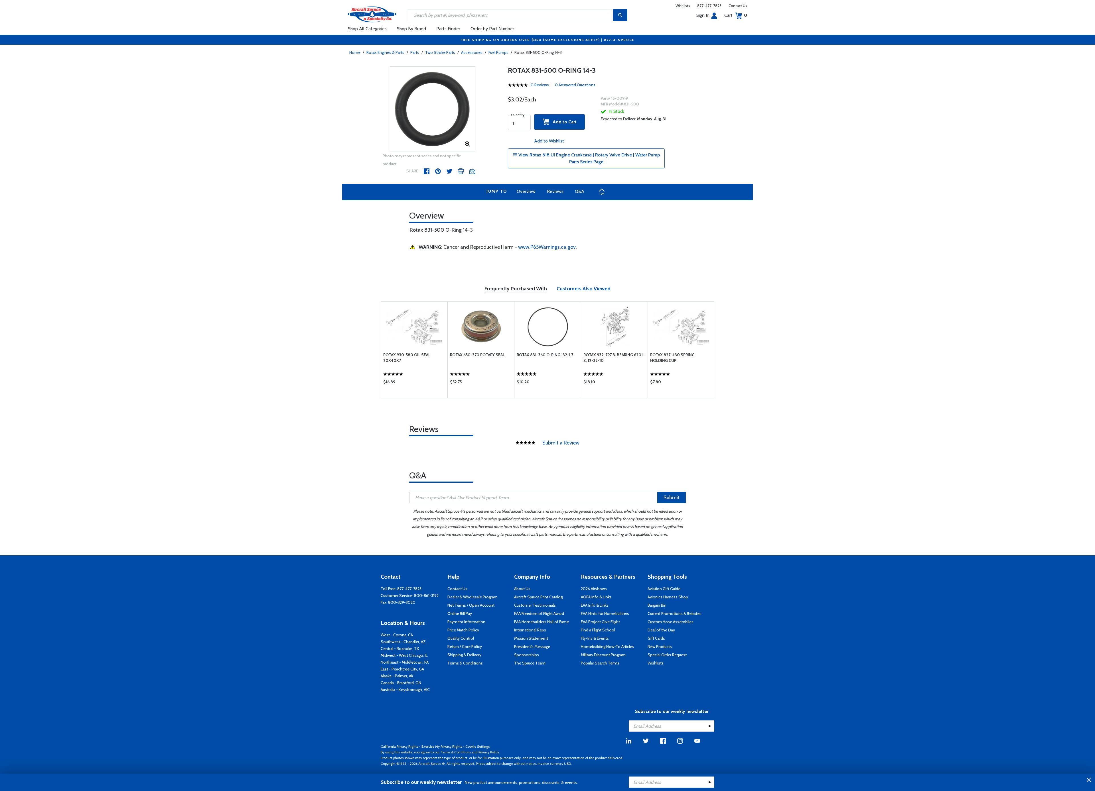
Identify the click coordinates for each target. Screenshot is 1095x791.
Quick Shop (414, 383)
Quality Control (460, 638)
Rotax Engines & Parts (385, 52)
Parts (414, 52)
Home (354, 52)
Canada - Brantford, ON (401, 682)
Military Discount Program (603, 654)
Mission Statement (531, 638)
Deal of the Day (661, 630)
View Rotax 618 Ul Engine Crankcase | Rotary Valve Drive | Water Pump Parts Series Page (588, 158)
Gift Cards (656, 638)
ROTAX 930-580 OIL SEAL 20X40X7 (406, 357)
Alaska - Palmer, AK (397, 675)
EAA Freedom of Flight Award (539, 613)
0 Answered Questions (575, 85)
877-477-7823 (709, 5)
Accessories (471, 52)
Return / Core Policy (464, 646)
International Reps (530, 630)
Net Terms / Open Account (470, 605)
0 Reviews (540, 85)
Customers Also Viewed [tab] (584, 289)
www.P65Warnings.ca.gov (547, 247)
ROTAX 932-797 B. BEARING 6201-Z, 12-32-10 (613, 357)
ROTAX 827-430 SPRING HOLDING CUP (672, 357)
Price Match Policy (463, 630)
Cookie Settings (477, 746)
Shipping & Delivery (464, 654)
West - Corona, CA (397, 634)
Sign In (702, 15)
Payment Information (466, 621)
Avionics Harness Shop (668, 597)
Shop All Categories (367, 28)
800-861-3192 (426, 595)
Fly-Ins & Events (595, 638)
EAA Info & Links (595, 605)
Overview (526, 191)
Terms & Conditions (465, 663)
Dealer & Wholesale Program (472, 597)
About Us (522, 588)
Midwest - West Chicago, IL (404, 655)
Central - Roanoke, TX (400, 648)
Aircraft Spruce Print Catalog (538, 597)
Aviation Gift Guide (664, 588)
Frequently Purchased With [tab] (515, 289)
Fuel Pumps (498, 52)
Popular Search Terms (600, 663)
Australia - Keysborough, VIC (405, 689)
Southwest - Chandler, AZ (403, 641)
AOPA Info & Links (596, 597)
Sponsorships (526, 654)
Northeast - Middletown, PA (405, 662)
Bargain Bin (657, 605)
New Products (660, 646)
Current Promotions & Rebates (674, 613)
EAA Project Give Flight (600, 621)
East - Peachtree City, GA (402, 669)
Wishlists (683, 5)
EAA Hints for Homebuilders (605, 613)
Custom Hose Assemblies (671, 621)
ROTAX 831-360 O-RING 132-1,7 (545, 354)
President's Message (532, 646)
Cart (735, 15)
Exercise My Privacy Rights (441, 746)
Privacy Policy (488, 752)
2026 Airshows (594, 588)
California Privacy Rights (399, 746)
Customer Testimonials (535, 605)
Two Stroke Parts (440, 52)
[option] (432, 109)
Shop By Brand (411, 28)
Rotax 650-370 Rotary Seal (477, 354)
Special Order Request (667, 654)
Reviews (555, 191)
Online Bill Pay (459, 613)
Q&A (579, 191)
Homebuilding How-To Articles (607, 646)
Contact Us (738, 5)
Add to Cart (563, 122)
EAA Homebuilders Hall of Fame (541, 621)
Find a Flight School (598, 630)
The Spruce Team (530, 663)
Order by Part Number (492, 28)
